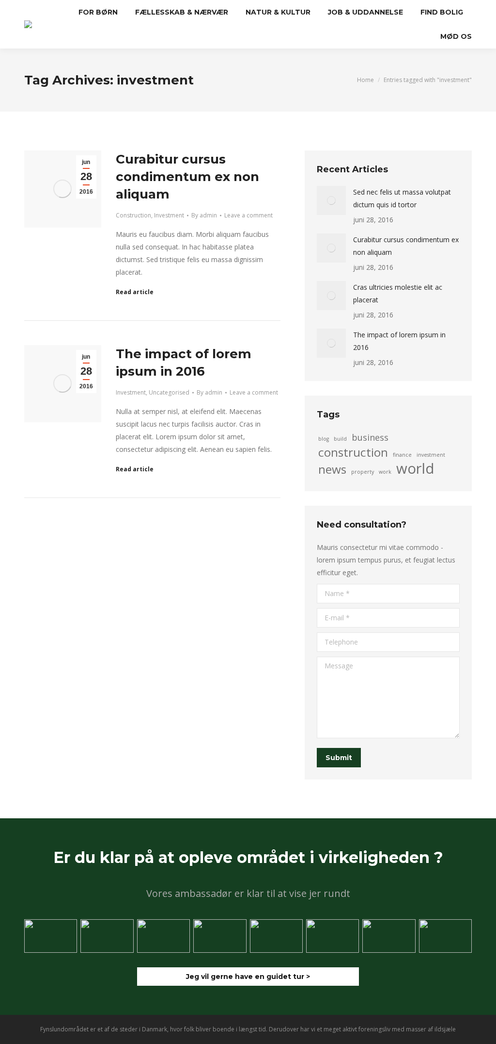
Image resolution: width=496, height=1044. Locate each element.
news (332, 469)
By (204, 215)
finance (402, 454)
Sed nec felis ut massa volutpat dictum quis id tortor (402, 198)
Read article (135, 292)
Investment (169, 215)
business (370, 437)
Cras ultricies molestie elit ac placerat (397, 293)
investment (431, 454)
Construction (133, 215)
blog (323, 438)
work (385, 471)
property (362, 471)
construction (353, 452)
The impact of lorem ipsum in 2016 (399, 341)
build (340, 438)
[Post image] (331, 200)
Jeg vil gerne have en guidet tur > (248, 976)
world (415, 468)
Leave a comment (248, 215)
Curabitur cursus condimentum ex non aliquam (187, 176)
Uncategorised (169, 392)
